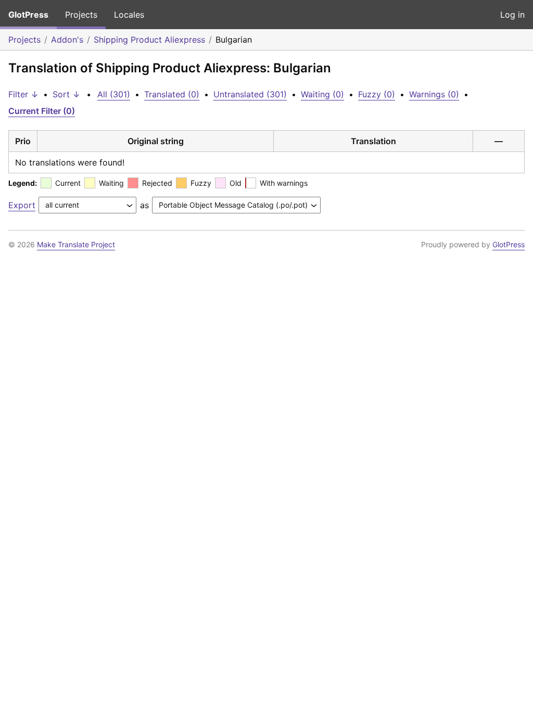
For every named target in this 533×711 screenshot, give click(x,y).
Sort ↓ (66, 94)
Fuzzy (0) (376, 94)
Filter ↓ (23, 94)
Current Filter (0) (41, 111)
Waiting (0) (322, 94)
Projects (81, 14)
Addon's (67, 39)
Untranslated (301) (250, 94)
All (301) (113, 94)
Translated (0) (171, 94)
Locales (129, 14)
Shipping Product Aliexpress (149, 39)
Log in (512, 14)
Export (21, 205)
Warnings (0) (434, 94)
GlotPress (28, 14)
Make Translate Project (76, 244)
